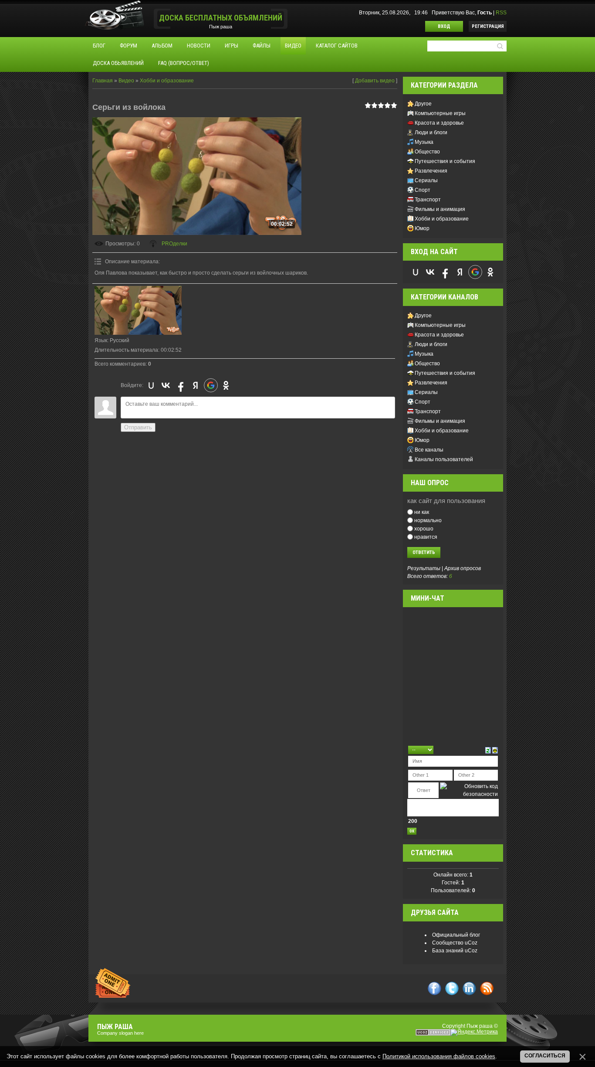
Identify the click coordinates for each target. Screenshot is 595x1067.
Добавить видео (375, 81)
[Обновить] (488, 750)
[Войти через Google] (211, 385)
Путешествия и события (445, 161)
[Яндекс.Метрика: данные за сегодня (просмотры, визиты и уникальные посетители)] (474, 1032)
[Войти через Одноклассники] (226, 385)
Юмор (422, 228)
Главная (102, 81)
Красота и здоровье (439, 123)
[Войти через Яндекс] (195, 385)
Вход (444, 26)
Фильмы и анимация (440, 209)
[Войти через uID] (151, 385)
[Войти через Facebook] (180, 385)
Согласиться (544, 1056)
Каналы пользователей (444, 459)
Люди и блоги (431, 132)
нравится (425, 537)
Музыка (424, 142)
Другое (423, 104)
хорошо (423, 529)
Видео (126, 81)
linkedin (469, 988)
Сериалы (426, 180)
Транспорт (428, 200)
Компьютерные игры (440, 113)
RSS (501, 13)
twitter (452, 988)
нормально (428, 520)
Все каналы (429, 450)
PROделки (174, 244)
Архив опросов (462, 568)
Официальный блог (456, 935)
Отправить (138, 427)
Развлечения (431, 171)
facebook (434, 988)
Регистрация (488, 26)
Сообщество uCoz (454, 943)
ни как (421, 512)
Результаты (423, 568)
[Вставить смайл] (495, 750)
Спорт (422, 190)
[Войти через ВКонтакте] (165, 385)
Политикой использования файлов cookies (438, 1056)
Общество (427, 152)
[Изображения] (138, 310)
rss (487, 988)
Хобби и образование (167, 81)
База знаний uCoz (454, 951)
